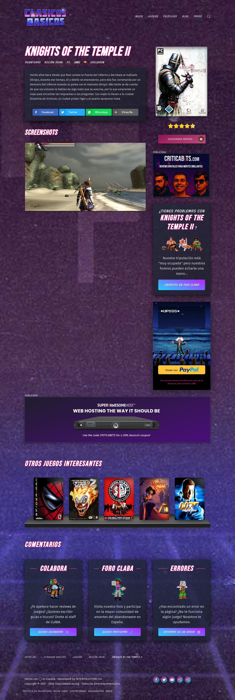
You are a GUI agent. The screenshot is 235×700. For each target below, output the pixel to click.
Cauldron (97, 62)
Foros (198, 16)
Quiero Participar (115, 632)
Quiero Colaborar (51, 632)
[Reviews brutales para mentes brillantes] (181, 175)
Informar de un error (179, 632)
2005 (77, 62)
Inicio (139, 16)
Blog (185, 16)
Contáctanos (78, 691)
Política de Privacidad (37, 691)
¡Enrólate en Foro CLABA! (181, 284)
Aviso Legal (60, 691)
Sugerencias (96, 691)
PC (68, 62)
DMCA (108, 691)
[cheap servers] (117, 419)
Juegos (153, 16)
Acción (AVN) (53, 62)
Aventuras (33, 62)
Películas (170, 16)
